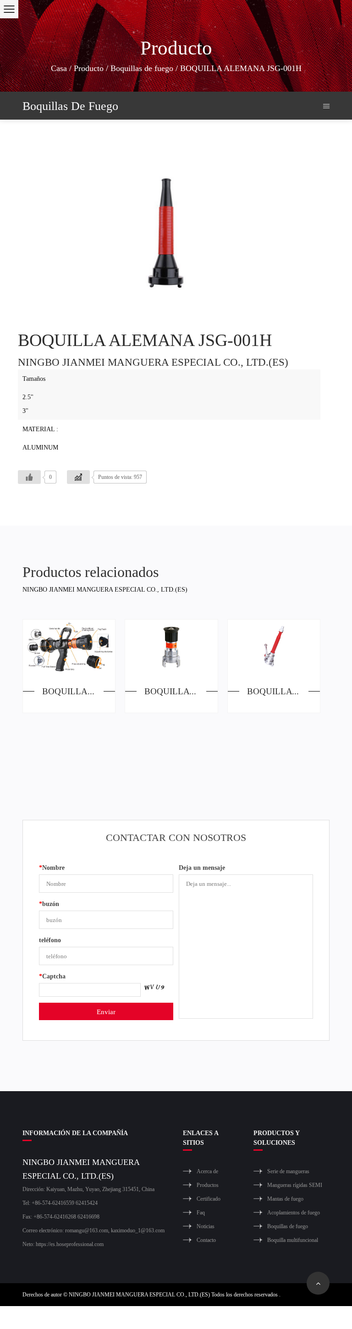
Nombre (52, 867)
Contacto (206, 1239)
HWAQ (293, 1317)
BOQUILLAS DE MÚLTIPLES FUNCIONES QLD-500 (78, 691)
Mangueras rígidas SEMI (294, 1184)
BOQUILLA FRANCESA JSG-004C (180, 691)
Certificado (208, 1198)
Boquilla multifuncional (292, 1239)
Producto (89, 68)
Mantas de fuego (285, 1198)
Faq (201, 1212)
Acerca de (207, 1171)
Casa (59, 68)
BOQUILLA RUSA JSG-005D (283, 691)
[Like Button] (29, 477)
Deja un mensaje (202, 867)
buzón (49, 903)
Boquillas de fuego (141, 68)
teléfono (50, 940)
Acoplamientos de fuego (293, 1212)
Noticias (205, 1226)
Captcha (52, 976)
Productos (208, 1184)
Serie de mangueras (288, 1171)
